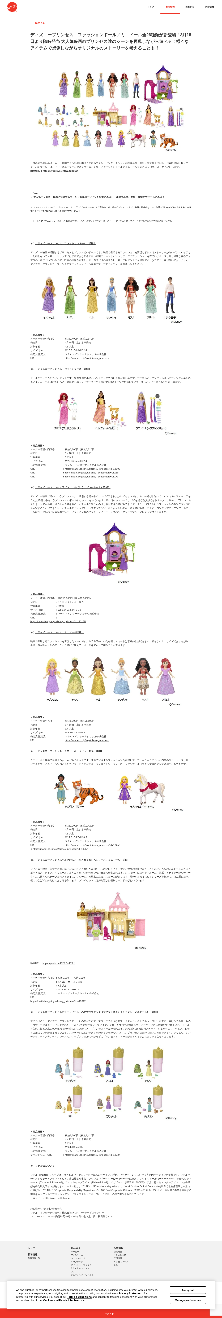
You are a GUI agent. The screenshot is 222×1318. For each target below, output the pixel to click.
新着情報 (170, 7)
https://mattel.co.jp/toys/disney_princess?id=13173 (90, 476)
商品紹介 (189, 7)
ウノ (73, 1271)
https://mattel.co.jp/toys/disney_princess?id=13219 (90, 472)
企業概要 (118, 1251)
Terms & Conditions (79, 1296)
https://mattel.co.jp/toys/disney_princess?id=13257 (60, 848)
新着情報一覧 (34, 1258)
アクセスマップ (121, 1261)
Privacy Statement (131, 1293)
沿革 (116, 1265)
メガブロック (77, 1261)
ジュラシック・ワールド (82, 1275)
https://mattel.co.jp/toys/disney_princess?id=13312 (58, 1001)
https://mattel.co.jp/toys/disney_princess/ (87, 358)
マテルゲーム (77, 1255)
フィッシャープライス (81, 1265)
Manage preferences (188, 1300)
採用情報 (118, 1258)
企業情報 (209, 7)
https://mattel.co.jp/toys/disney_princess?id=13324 (92, 1154)
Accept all (188, 1290)
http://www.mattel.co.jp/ (57, 1198)
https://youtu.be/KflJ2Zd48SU (60, 170)
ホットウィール (78, 1258)
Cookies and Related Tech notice (63, 1300)
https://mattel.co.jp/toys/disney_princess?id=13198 (92, 468)
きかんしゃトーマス (80, 1268)
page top (109, 1313)
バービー (75, 1251)
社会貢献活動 (120, 1255)
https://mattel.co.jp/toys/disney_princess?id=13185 (58, 621)
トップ (150, 7)
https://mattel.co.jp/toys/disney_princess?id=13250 (92, 845)
